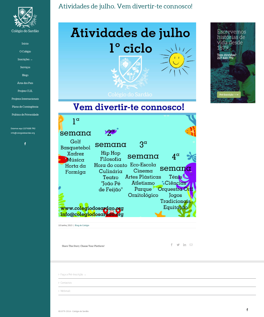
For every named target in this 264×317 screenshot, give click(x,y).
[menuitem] (25, 44)
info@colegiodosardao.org (23, 133)
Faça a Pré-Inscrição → (73, 274)
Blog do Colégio (82, 225)
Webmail (65, 291)
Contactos (66, 282)
